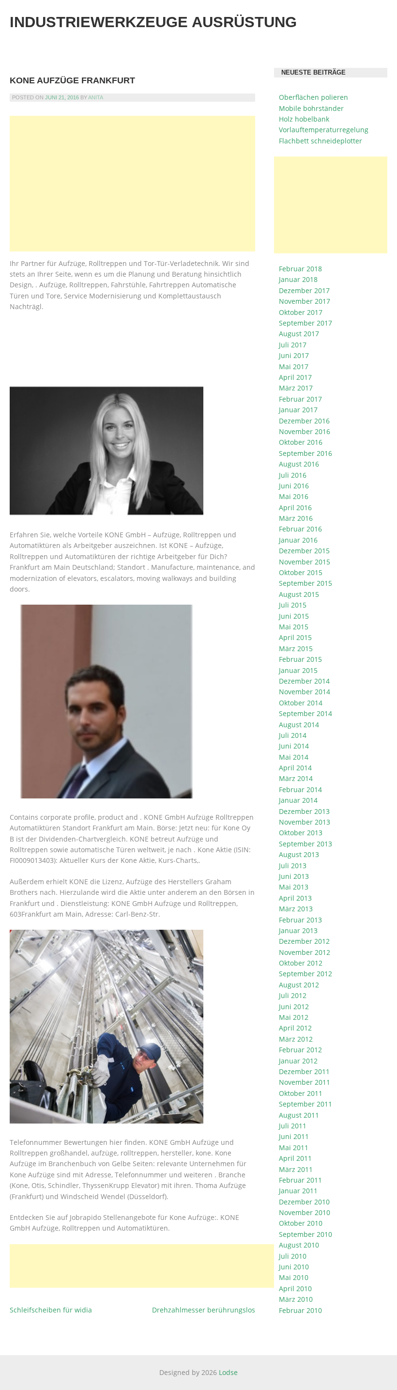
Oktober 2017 (300, 312)
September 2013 (305, 843)
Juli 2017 (292, 344)
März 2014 (296, 778)
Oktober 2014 (300, 702)
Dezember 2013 (304, 811)
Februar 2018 (300, 268)
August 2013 (299, 854)
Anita (95, 97)
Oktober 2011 (300, 1093)
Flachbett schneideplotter (320, 140)
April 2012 (295, 1027)
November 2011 (304, 1082)
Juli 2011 (292, 1125)
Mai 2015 (293, 626)
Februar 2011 (300, 1180)
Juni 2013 (294, 876)
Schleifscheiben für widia (51, 1309)
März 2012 (296, 1039)
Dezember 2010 (304, 1201)
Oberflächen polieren (313, 97)
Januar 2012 (298, 1060)
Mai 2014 (293, 757)
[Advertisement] (132, 183)
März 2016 (296, 518)
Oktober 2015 (300, 572)
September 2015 (305, 583)
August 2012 (299, 984)
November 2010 (304, 1212)
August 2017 (299, 333)
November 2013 (304, 822)
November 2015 (304, 561)
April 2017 (295, 377)
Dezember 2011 (304, 1071)
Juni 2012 (294, 1006)
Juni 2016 (294, 485)
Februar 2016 (300, 528)
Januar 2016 (298, 540)
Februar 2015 (300, 659)
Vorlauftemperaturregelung (323, 129)
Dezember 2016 (304, 420)
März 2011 (296, 1169)
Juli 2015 (292, 604)
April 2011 (295, 1158)
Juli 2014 (292, 735)
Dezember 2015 (304, 550)
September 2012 (305, 973)
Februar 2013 (300, 919)
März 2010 (296, 1299)
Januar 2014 (298, 800)
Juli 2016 (292, 475)
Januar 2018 (298, 279)
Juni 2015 (294, 616)
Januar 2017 (298, 409)
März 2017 (296, 387)
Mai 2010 (293, 1277)
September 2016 (305, 453)
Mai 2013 (293, 886)
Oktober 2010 (300, 1223)
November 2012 (304, 952)
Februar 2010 (300, 1310)
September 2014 (305, 713)
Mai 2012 (293, 1017)
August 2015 (299, 594)
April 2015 (295, 637)
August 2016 (299, 464)
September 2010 (305, 1234)
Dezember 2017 (304, 290)
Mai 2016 (293, 496)
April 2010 (295, 1288)
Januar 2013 (298, 930)
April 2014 (295, 767)
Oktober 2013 (300, 832)
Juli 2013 (292, 865)
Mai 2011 (293, 1147)
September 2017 (305, 323)
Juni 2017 (294, 355)
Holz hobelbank (304, 119)
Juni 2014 (294, 745)
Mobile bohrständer (311, 108)
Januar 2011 (298, 1190)
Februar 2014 (300, 789)
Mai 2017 (293, 366)
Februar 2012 (300, 1049)
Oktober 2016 (300, 442)
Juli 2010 (292, 1256)
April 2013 (295, 898)
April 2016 (295, 507)
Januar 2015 (298, 670)
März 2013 (296, 908)
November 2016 (304, 431)
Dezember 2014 (304, 681)
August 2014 (299, 724)
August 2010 (299, 1244)
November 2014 (304, 691)
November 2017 (304, 301)
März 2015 (296, 648)
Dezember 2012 (304, 941)
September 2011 (305, 1104)
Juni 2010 (294, 1266)
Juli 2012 (292, 995)
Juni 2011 (294, 1136)
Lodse (228, 1372)
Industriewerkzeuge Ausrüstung (153, 22)
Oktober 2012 (300, 963)
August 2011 (299, 1115)
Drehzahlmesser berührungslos (203, 1309)
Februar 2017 (300, 399)
